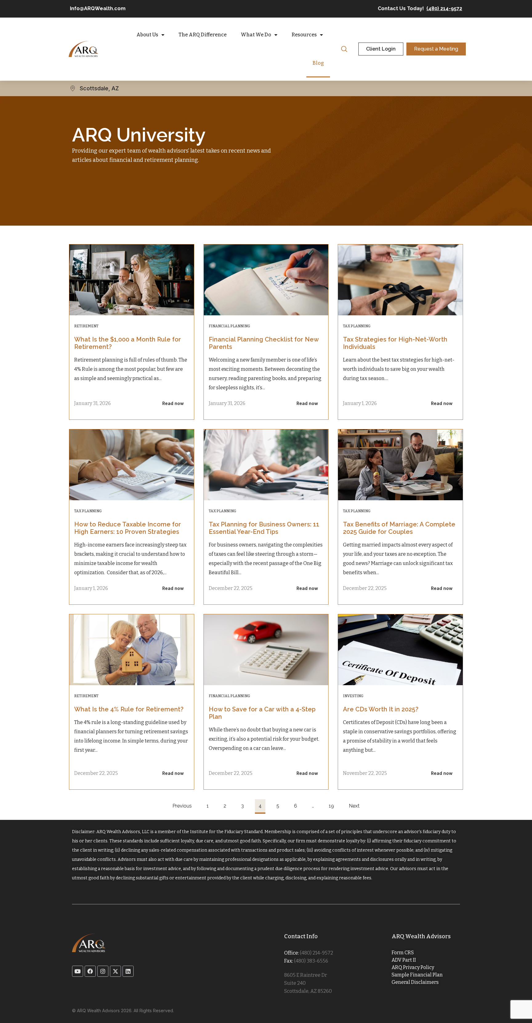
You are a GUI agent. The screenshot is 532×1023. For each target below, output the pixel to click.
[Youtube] (77, 971)
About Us (147, 35)
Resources (304, 35)
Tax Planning (356, 326)
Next (354, 806)
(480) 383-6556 (311, 961)
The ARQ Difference (203, 35)
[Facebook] (90, 971)
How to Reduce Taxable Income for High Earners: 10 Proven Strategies (127, 528)
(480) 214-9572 (444, 8)
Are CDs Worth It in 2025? (380, 709)
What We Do (256, 35)
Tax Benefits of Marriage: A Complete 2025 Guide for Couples (399, 528)
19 (331, 804)
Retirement (86, 326)
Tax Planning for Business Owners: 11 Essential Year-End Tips (264, 528)
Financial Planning (229, 326)
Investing (353, 696)
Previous (182, 806)
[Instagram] (102, 971)
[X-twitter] (115, 971)
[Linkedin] (128, 971)
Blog (318, 63)
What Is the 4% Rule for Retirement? (128, 709)
